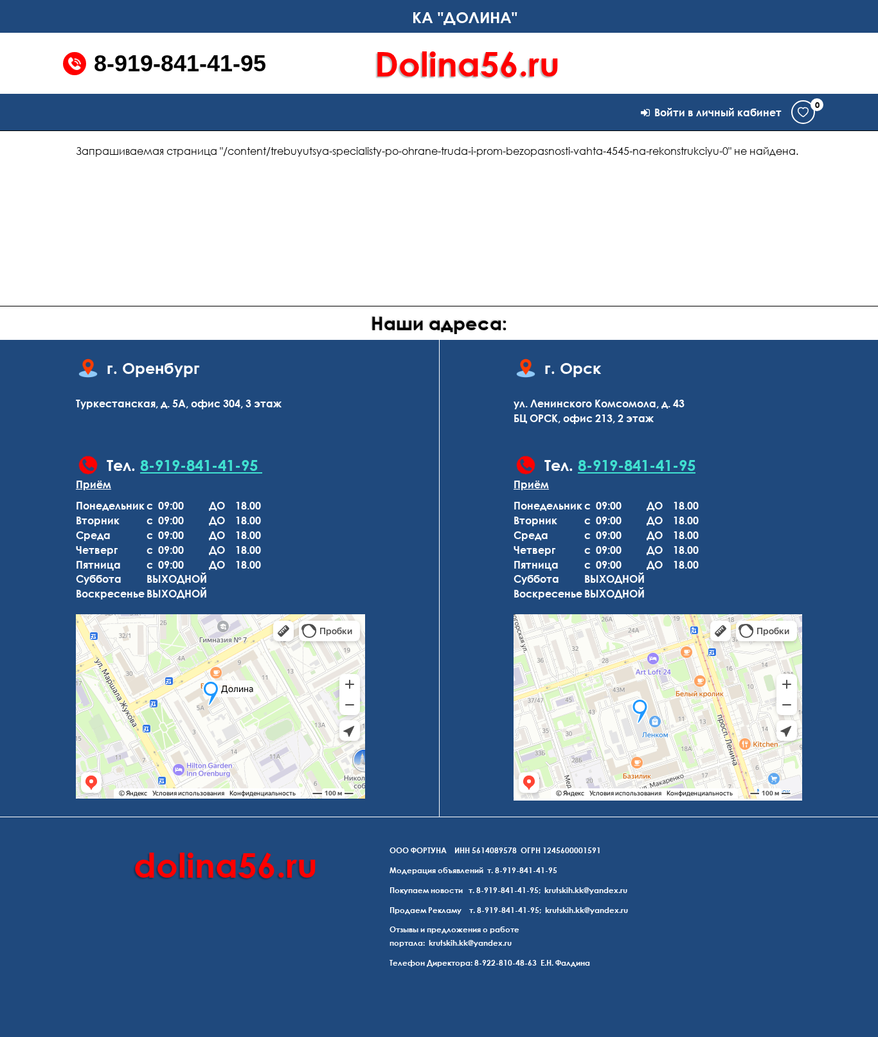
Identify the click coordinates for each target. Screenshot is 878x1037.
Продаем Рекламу (425, 910)
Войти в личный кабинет (718, 112)
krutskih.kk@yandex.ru (585, 890)
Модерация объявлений (436, 870)
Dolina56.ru (467, 63)
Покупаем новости (426, 890)
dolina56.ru (226, 864)
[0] (803, 112)
